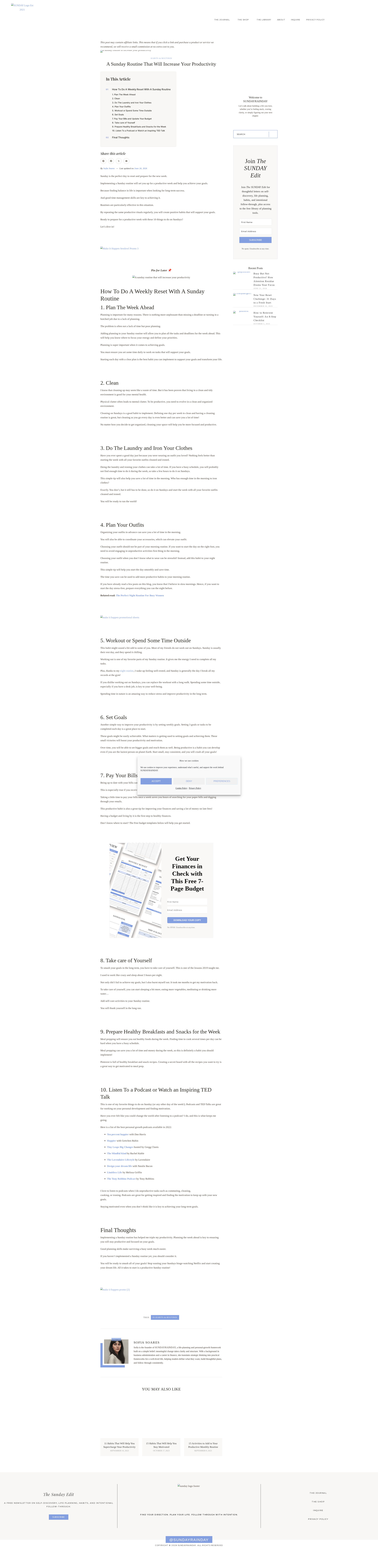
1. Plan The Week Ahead (124, 94)
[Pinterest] (359, 20)
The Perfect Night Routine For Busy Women (140, 595)
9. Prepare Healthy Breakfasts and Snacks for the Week (139, 126)
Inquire (295, 20)
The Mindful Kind (116, 1153)
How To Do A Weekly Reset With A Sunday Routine (141, 89)
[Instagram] (363, 20)
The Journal (222, 20)
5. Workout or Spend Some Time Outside (132, 110)
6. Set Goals (118, 114)
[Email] (126, 161)
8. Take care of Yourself (123, 122)
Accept (156, 781)
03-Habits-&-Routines (165, 1317)
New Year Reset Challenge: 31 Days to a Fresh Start (265, 299)
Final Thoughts (120, 137)
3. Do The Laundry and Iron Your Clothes (131, 102)
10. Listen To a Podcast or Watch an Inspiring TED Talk (138, 130)
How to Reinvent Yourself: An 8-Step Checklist (265, 317)
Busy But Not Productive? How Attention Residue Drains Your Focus (264, 279)
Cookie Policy (181, 788)
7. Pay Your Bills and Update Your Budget (132, 119)
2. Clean (116, 98)
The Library (264, 20)
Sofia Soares (147, 1342)
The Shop (243, 20)
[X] (119, 161)
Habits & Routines (161, 58)
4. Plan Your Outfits (121, 106)
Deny (189, 781)
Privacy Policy (195, 788)
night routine (127, 670)
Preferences (222, 781)
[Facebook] (354, 20)
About (281, 20)
